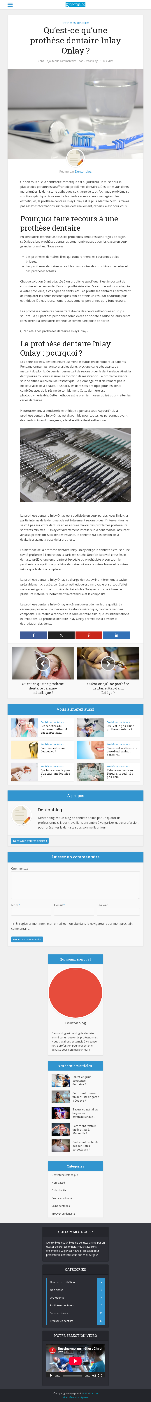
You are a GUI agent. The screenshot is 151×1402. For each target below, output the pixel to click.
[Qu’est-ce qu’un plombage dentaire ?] (62, 1080)
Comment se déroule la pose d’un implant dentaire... (122, 751)
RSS (85, 1393)
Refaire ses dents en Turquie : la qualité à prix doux (120, 773)
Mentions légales (78, 1397)
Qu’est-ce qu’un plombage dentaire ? (82, 1080)
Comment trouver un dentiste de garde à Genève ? (86, 1096)
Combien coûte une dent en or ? (53, 749)
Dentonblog (90, 61)
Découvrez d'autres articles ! (30, 841)
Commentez (19, 869)
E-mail (59, 905)
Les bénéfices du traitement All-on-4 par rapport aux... (54, 729)
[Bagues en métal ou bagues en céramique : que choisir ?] (62, 1113)
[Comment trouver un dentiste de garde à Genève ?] (62, 1097)
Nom (15, 905)
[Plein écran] (100, 1375)
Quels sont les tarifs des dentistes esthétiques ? (85, 1145)
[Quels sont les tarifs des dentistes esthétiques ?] (62, 1145)
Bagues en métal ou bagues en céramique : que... (85, 1113)
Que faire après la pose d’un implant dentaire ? (55, 773)
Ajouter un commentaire (61, 61)
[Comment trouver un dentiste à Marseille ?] (62, 1129)
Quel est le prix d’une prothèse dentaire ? (120, 727)
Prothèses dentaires (75, 23)
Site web (102, 905)
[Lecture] (51, 1375)
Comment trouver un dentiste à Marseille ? (84, 1129)
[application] (75, 1360)
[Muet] (94, 1375)
